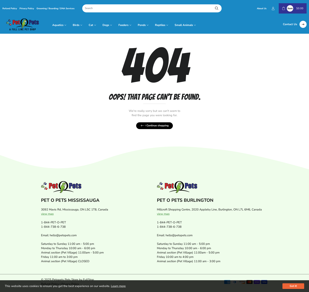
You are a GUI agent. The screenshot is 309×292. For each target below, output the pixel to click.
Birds (76, 25)
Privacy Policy (26, 8)
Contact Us (290, 24)
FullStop (88, 280)
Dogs (106, 25)
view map (47, 214)
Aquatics (57, 25)
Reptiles (160, 25)
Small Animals (184, 25)
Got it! (293, 286)
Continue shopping (157, 125)
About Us (262, 8)
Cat (91, 25)
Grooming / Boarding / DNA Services (56, 8)
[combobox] (152, 8)
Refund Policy (9, 8)
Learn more (118, 286)
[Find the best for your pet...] (216, 8)
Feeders (123, 25)
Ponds (142, 25)
